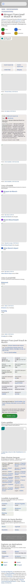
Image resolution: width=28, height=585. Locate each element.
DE (15, 378)
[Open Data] (5, 399)
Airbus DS (10, 452)
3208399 (4, 394)
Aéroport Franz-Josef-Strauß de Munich (12, 580)
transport (21, 345)
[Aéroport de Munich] (14, 204)
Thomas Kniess (8, 91)
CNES (14, 452)
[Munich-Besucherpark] (14, 232)
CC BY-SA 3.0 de (15, 161)
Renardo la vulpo (8, 243)
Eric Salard (7, 111)
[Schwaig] (14, 323)
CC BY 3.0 (11, 214)
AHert (6, 305)
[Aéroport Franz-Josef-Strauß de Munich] (14, 82)
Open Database (8, 575)
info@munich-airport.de (12, 116)
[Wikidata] (8, 407)
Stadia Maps (5, 452)
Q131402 (17, 394)
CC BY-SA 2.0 (13, 111)
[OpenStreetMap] (3, 407)
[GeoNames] (6, 407)
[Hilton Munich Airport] (14, 261)
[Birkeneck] (14, 295)
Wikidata (8, 403)
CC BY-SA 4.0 (15, 243)
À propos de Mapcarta (6, 571)
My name (7, 214)
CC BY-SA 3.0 (15, 91)
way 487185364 (18, 383)
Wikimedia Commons (16, 403)
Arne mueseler (8, 161)
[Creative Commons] (19, 569)
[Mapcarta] (3, 4)
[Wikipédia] (14, 407)
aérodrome (10, 118)
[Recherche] (25, 4)
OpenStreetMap (19, 401)
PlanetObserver (19, 452)
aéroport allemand (13, 345)
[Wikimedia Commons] (11, 407)
